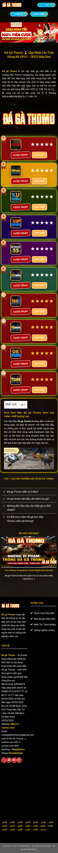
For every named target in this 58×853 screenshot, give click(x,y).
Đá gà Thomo (8, 655)
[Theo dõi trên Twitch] (19, 760)
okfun (43, 829)
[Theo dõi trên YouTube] (14, 760)
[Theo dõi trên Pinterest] (9, 760)
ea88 (42, 826)
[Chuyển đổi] (4, 492)
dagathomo (18, 749)
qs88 (4, 822)
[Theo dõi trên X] (4, 760)
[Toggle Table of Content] (21, 404)
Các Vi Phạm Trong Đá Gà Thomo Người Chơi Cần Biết (29, 570)
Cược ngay (20, 155)
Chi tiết (39, 154)
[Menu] (46, 5)
